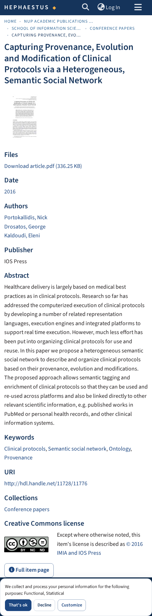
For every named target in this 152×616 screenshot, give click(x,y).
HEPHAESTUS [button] (26, 7)
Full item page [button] (31, 570)
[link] (76, 166)
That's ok (18, 605)
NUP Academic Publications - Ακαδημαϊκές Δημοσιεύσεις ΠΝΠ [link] (59, 21)
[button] (85, 8)
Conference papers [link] (112, 29)
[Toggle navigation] (138, 8)
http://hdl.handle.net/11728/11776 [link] (45, 483)
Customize (72, 605)
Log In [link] (113, 7)
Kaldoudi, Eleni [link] (22, 235)
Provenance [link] (18, 458)
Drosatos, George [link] (25, 227)
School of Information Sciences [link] (47, 29)
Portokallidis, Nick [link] (25, 217)
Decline (44, 605)
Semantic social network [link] (77, 449)
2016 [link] (10, 192)
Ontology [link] (119, 449)
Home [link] (10, 21)
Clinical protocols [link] (25, 449)
